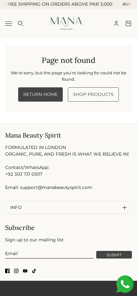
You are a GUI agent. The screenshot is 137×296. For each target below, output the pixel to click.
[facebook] (7, 270)
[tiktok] (34, 270)
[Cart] (128, 23)
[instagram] (16, 270)
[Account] (116, 23)
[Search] (20, 23)
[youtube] (25, 270)
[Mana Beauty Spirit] (68, 23)
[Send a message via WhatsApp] (125, 284)
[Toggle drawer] (8, 23)
